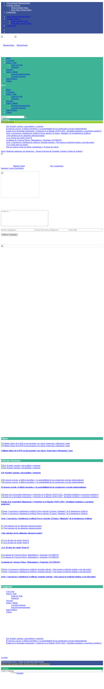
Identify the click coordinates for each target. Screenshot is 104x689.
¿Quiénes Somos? (13, 5)
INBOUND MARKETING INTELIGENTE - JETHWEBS (25, 664)
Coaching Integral (18, 76)
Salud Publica (11, 610)
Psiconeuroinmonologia (20, 607)
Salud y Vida (11, 63)
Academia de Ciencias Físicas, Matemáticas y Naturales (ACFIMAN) (34, 140)
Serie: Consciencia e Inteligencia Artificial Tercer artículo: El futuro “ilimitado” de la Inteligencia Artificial (48, 133)
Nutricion (15, 598)
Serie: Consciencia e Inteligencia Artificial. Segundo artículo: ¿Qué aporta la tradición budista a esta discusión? (50, 142)
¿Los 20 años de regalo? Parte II (19, 138)
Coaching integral (18, 605)
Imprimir (4, 168)
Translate (19, 673)
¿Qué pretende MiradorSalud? (18, 3)
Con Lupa (10, 60)
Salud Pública (11, 79)
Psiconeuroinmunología (20, 74)
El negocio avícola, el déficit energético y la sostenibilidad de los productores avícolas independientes (46, 129)
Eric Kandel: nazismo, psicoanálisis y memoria (24, 126)
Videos (9, 81)
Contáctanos (11, 12)
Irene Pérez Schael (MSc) (21, 10)
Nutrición (15, 67)
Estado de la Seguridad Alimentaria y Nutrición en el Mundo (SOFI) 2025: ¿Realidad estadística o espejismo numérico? (54, 131)
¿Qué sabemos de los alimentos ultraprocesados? (25, 135)
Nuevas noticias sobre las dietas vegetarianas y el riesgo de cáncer (32, 147)
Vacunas (9, 69)
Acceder (4, 657)
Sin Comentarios (56, 166)
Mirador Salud (19, 166)
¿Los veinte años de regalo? (17, 145)
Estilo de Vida (16, 65)
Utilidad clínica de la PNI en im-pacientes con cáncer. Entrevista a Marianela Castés (37, 451)
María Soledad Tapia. (19, 8)
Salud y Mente (12, 72)
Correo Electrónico (16, 168)
